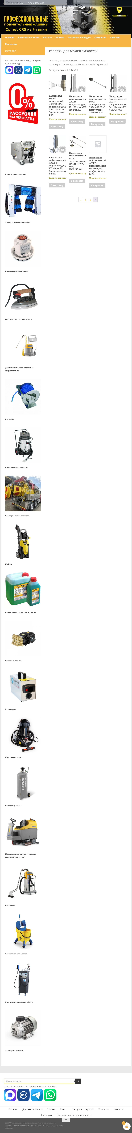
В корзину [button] (57, 126)
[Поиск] (78, 1081)
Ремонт (47, 37)
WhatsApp (14, 63)
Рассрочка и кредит (79, 37)
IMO (28, 60)
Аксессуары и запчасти (73, 60)
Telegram (36, 60)
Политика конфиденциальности (73, 1115)
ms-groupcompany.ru (13, 3)
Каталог (13, 1109)
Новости (115, 37)
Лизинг (59, 37)
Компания (100, 37)
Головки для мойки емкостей (78, 64)
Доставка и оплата (28, 37)
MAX (22, 60)
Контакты (11, 44)
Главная (9, 37)
